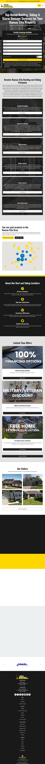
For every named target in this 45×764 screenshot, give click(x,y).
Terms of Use (37, 65)
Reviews (22, 746)
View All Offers (22, 456)
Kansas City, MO (22, 730)
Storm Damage (22, 719)
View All (22, 734)
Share (22, 374)
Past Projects (22, 750)
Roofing (22, 708)
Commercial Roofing (22, 710)
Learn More (28, 623)
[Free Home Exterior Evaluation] (22, 427)
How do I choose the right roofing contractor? (15, 594)
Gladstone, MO (23, 728)
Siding (22, 712)
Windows (22, 715)
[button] (38, 248)
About (22, 739)
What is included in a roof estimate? (13, 590)
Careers (22, 748)
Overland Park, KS (22, 726)
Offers (22, 744)
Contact (22, 699)
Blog (22, 741)
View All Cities (19, 237)
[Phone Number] (39, 5)
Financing (22, 701)
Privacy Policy (6, 66)
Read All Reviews (22, 549)
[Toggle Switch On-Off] (39, 57)
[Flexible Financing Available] (22, 357)
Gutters (22, 717)
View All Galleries (22, 509)
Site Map (25, 762)
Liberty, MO (22, 724)
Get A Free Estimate (22, 60)
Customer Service (22, 703)
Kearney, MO (22, 732)
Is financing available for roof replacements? (15, 582)
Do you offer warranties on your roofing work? (15, 598)
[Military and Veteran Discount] (22, 392)
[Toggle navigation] (42, 5)
